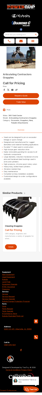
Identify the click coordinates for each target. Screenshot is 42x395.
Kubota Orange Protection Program (16, 301)
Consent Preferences (8, 390)
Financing (6, 289)
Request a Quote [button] (21, 96)
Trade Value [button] (21, 102)
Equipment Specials (9, 284)
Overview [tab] (21, 130)
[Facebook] (21, 350)
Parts (4, 306)
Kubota (5, 279)
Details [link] (10, 247)
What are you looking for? (15, 35)
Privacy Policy (26, 370)
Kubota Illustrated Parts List (12, 316)
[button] (9, 41)
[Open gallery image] (21, 57)
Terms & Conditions (13, 370)
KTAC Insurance (8, 287)
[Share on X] (8, 90)
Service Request (8, 296)
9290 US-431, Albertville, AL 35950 (18, 329)
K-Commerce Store (9, 314)
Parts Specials (7, 311)
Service (5, 294)
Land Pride (6, 282)
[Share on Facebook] (4, 90)
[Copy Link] (16, 90)
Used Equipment (8, 277)
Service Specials (8, 299)
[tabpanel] (21, 58)
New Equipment (8, 275)
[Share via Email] (12, 90)
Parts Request (7, 309)
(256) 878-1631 (10, 345)
